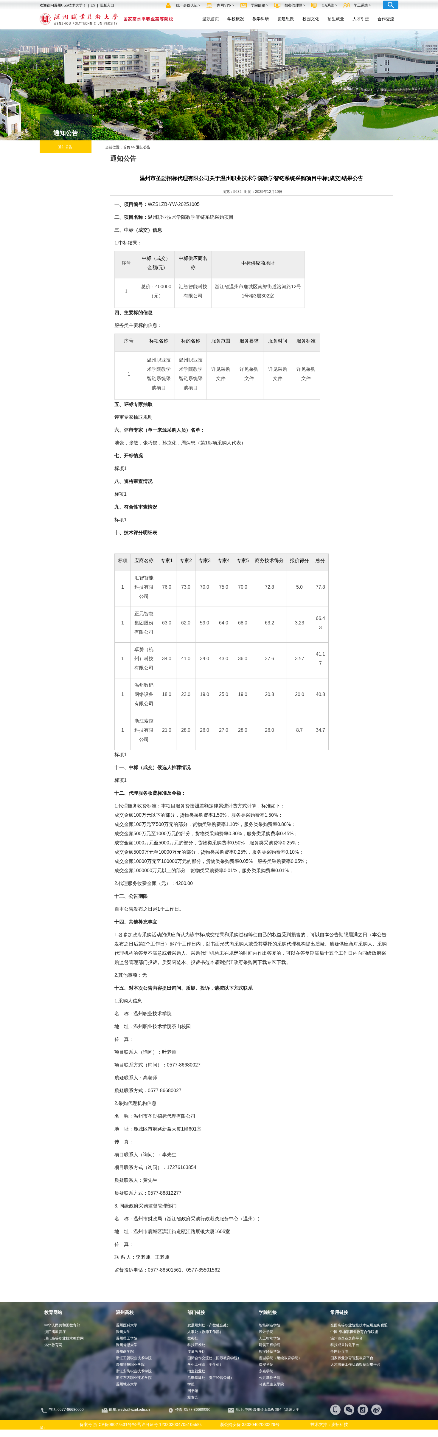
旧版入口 (107, 5)
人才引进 (360, 18)
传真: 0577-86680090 (193, 1409)
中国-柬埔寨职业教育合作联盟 (354, 1332)
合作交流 (386, 18)
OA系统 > (329, 5)
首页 (126, 147)
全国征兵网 (339, 1351)
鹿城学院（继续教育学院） (280, 1358)
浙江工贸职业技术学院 (134, 1358)
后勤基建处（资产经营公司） (210, 1378)
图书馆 (192, 1391)
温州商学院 (125, 1351)
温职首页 (210, 18)
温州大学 (123, 1332)
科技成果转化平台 (344, 1345)
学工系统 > (362, 5)
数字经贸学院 (269, 1351)
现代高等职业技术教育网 (64, 1338)
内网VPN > (226, 5)
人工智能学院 (269, 1338)
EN (93, 5)
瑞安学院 (266, 1364)
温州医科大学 (126, 1325)
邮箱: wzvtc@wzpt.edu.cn (129, 1409)
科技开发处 (196, 1345)
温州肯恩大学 (126, 1345)
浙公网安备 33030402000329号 (249, 1424)
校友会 (192, 1397)
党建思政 (285, 18)
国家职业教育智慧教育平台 (351, 1358)
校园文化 (310, 18)
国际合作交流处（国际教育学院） (214, 1358)
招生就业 (335, 18)
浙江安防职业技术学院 (134, 1371)
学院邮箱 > (260, 5)
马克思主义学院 (271, 1384)
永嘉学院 (266, 1371)
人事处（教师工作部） (205, 1332)
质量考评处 (196, 1351)
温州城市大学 (126, 1384)
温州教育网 (53, 1345)
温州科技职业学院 (130, 1364)
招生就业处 (196, 1371)
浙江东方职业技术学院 (134, 1378)
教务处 (192, 1338)
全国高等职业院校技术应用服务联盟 (359, 1325)
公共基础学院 (269, 1378)
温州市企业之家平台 (346, 1338)
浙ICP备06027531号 (112, 1424)
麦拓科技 (339, 1424)
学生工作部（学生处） (205, 1364)
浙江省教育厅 (55, 1332)
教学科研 (260, 18)
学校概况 (235, 18)
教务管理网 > (295, 5)
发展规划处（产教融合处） (208, 1325)
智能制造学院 (269, 1325)
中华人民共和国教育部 (62, 1325)
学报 (191, 1384)
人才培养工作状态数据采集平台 (355, 1364)
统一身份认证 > (188, 5)
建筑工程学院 (269, 1345)
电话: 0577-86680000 (66, 1409)
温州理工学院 (126, 1338)
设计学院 (266, 1332)
